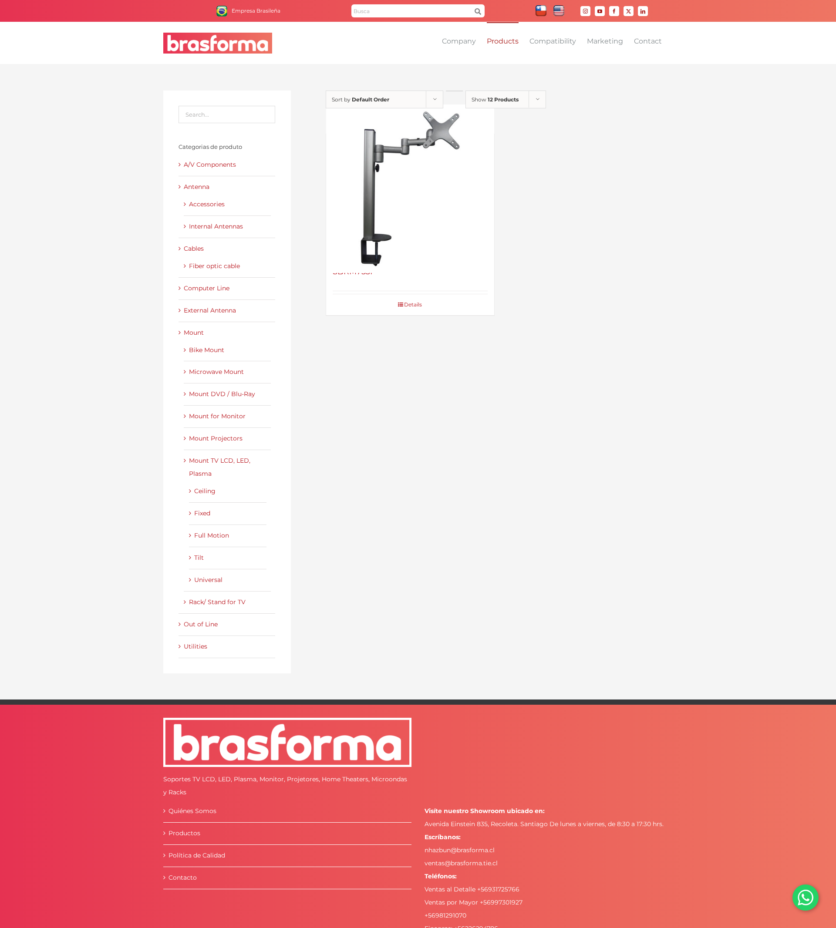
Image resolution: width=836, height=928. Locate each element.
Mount (194, 332)
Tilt (199, 558)
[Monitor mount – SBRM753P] (410, 188)
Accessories (207, 204)
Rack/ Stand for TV (217, 602)
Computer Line (206, 288)
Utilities (195, 646)
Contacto (183, 877)
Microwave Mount (216, 372)
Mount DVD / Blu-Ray (222, 394)
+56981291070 (445, 915)
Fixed (202, 513)
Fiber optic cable (214, 266)
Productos (184, 833)
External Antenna (210, 310)
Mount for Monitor (217, 416)
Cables (194, 248)
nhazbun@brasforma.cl (460, 850)
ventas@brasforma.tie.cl (461, 863)
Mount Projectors (216, 438)
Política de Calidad (197, 855)
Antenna (196, 187)
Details (413, 304)
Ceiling (205, 491)
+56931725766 (498, 889)
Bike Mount (206, 350)
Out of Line (201, 624)
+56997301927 (501, 902)
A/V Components (210, 164)
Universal (208, 580)
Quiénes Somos (192, 811)
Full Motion (211, 535)
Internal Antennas (216, 226)
